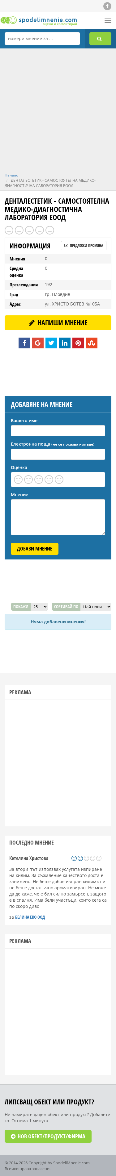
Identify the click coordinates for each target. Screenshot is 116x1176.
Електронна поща (52, 444)
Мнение (19, 494)
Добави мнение (34, 548)
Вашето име (24, 420)
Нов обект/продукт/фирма (50, 1136)
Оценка (19, 467)
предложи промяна (86, 245)
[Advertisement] (58, 111)
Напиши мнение (61, 322)
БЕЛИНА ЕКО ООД (30, 917)
